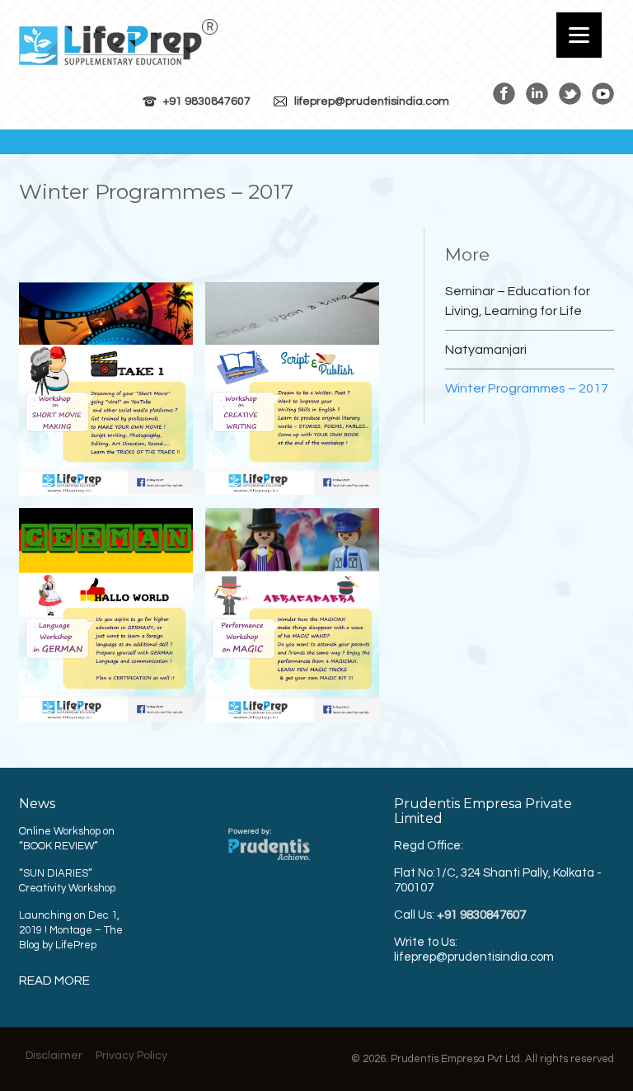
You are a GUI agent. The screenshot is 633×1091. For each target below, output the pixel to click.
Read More (54, 981)
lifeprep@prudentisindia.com (371, 101)
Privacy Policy (131, 1055)
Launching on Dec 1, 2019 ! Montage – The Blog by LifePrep (71, 930)
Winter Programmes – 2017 (526, 388)
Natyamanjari (486, 349)
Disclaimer (54, 1055)
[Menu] (579, 35)
